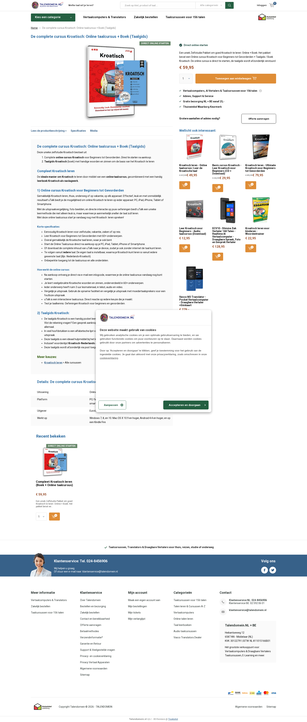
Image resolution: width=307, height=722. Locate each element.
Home (34, 27)
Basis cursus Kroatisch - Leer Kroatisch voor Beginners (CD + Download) (226, 169)
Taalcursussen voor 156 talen (185, 17)
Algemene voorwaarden (93, 668)
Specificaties (78, 130)
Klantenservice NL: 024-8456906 (248, 600)
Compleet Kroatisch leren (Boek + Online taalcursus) (54, 483)
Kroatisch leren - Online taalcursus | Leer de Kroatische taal (193, 168)
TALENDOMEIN (104, 706)
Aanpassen (111, 404)
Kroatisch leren (53, 362)
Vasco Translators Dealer (188, 637)
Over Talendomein (90, 600)
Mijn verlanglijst (136, 618)
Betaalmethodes (89, 631)
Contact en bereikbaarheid (95, 618)
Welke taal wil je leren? (81, 5)
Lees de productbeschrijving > (49, 130)
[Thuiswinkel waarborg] (43, 706)
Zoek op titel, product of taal (229, 5)
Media (94, 130)
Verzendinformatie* (91, 637)
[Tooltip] (260, 91)
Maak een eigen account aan (144, 600)
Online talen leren (183, 618)
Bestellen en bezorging (93, 606)
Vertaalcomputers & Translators (104, 17)
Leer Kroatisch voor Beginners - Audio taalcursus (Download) (192, 231)
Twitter (272, 570)
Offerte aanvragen (258, 118)
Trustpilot (173, 719)
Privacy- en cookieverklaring (95, 656)
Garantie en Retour (90, 643)
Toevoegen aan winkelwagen (184, 185)
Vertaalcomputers (184, 612)
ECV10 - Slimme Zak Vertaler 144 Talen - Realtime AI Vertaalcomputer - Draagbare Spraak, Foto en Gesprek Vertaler (226, 235)
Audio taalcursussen (185, 631)
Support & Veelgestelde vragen (97, 649)
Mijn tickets (134, 612)
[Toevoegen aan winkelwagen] (54, 517)
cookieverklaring (109, 358)
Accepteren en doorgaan (184, 404)
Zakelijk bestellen (146, 17)
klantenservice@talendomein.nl (247, 610)
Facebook (264, 570)
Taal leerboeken (183, 625)
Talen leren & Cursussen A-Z (189, 606)
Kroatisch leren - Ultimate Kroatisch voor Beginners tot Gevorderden (260, 168)
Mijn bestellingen (137, 606)
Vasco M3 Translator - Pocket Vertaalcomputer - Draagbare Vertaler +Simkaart (193, 301)
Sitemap (85, 674)
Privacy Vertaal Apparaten (95, 662)
